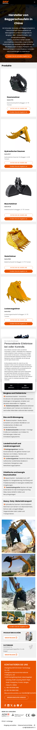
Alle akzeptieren (25, 386)
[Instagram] (18, 705)
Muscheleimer (10, 204)
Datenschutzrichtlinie (25, 725)
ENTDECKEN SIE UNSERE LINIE (18, 108)
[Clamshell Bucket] (18, 187)
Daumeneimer (13, 97)
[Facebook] (5, 705)
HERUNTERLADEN (10, 638)
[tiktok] (21, 705)
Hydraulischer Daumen (14, 151)
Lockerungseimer (12, 308)
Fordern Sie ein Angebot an (18, 112)
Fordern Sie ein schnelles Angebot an (18, 56)
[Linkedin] (8, 705)
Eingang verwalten (10, 725)
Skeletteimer (10, 256)
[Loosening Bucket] (18, 292)
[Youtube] (15, 705)
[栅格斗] (18, 239)
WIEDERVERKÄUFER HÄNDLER (16, 697)
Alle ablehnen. (11, 386)
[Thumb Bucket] (18, 83)
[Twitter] (11, 705)
